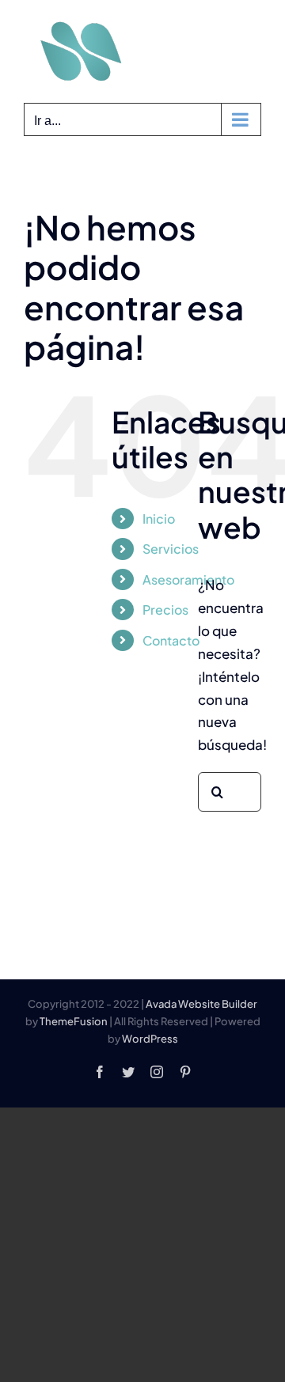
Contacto (171, 640)
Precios (165, 609)
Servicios (170, 548)
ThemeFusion (74, 1021)
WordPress (150, 1038)
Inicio (158, 518)
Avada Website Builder (201, 1004)
